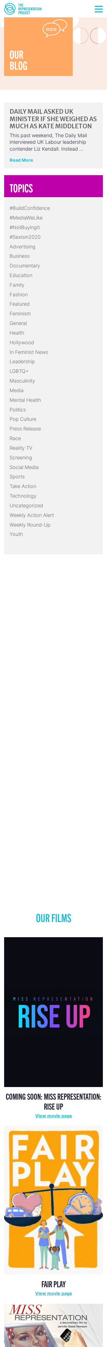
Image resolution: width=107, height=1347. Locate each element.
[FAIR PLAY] (53, 1200)
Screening (21, 457)
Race (15, 438)
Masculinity (22, 381)
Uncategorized (26, 505)
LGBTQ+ (19, 371)
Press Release (25, 429)
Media (17, 390)
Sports (17, 476)
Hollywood (22, 342)
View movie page (53, 1115)
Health (17, 333)
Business (20, 256)
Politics (18, 410)
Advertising (22, 247)
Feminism (20, 313)
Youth (16, 534)
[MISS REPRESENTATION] (53, 1331)
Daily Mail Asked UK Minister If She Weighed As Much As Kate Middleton (53, 119)
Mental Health (25, 400)
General (18, 323)
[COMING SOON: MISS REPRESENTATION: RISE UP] (53, 1012)
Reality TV (21, 448)
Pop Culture (23, 419)
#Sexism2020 (25, 237)
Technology (23, 496)
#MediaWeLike (26, 218)
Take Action (23, 486)
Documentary (25, 266)
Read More (21, 160)
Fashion (19, 294)
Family (17, 285)
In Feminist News (29, 352)
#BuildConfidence (30, 208)
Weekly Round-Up (30, 525)
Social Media (24, 467)
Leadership (22, 361)
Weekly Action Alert (32, 515)
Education (21, 275)
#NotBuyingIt (25, 227)
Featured (20, 304)
